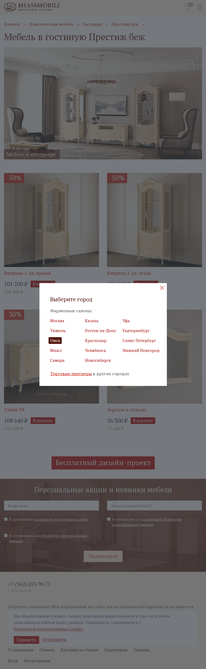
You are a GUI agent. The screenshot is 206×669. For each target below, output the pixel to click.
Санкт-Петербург (139, 340)
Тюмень (58, 330)
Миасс (56, 350)
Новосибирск (98, 360)
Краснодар (95, 340)
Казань (92, 320)
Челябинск (95, 350)
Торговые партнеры (71, 373)
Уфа (126, 320)
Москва (57, 320)
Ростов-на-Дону (100, 330)
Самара (57, 360)
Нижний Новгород (141, 350)
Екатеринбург (136, 330)
